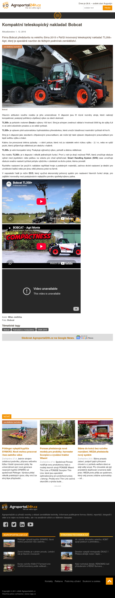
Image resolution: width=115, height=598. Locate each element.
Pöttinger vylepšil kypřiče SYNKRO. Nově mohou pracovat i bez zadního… (36, 540)
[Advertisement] (57, 377)
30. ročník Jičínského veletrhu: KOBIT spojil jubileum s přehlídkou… (91, 540)
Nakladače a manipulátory (23, 329)
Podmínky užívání (73, 581)
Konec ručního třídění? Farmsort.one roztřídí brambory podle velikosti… (34, 564)
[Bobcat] (57, 106)
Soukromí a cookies (91, 581)
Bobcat (6, 329)
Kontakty (49, 581)
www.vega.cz (30, 593)
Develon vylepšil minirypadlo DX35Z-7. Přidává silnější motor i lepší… (92, 552)
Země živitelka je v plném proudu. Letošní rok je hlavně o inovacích (36, 552)
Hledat (107, 8)
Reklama (59, 581)
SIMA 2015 (42, 329)
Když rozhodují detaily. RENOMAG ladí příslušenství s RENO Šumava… (92, 564)
